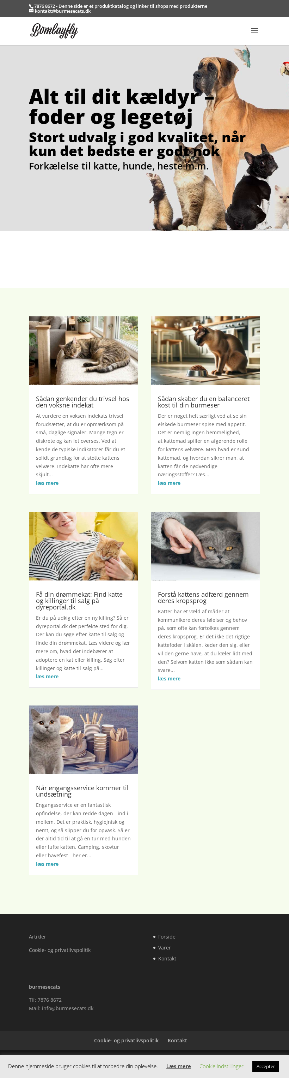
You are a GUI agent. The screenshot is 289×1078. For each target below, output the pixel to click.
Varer (164, 947)
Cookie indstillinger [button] (221, 1066)
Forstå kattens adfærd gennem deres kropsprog (203, 597)
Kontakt (167, 958)
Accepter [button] (266, 1066)
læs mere (47, 483)
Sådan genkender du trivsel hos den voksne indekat (82, 401)
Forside (167, 936)
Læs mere (178, 1066)
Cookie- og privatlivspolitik (60, 950)
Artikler (37, 936)
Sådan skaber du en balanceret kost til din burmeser (204, 401)
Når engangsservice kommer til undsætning (82, 791)
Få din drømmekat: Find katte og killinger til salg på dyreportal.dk (79, 600)
